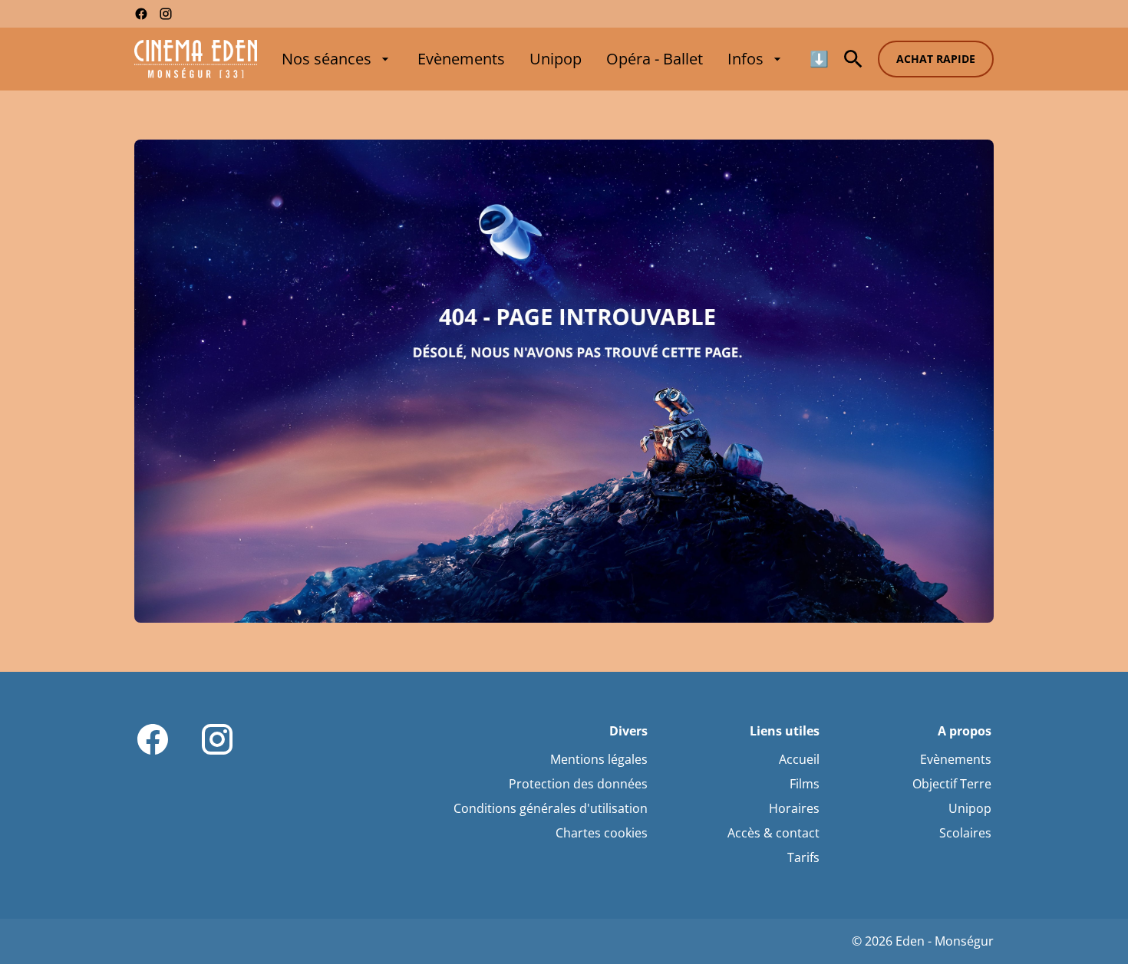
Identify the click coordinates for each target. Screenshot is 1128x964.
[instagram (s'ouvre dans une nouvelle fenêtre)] (166, 14)
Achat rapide (935, 58)
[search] (853, 59)
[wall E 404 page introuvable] (564, 381)
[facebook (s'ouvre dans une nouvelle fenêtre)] (141, 14)
